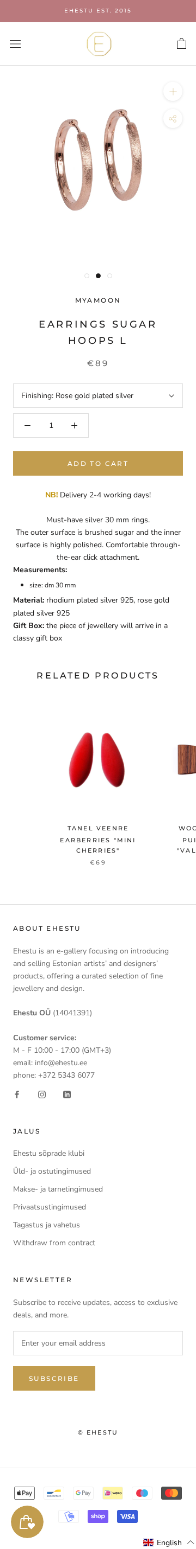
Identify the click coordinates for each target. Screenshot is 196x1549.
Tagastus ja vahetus (46, 1225)
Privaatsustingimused (49, 1207)
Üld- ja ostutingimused (52, 1171)
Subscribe (54, 1378)
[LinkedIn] (67, 1093)
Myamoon (98, 300)
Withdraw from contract (54, 1243)
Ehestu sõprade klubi (48, 1153)
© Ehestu (98, 1432)
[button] (169, 1542)
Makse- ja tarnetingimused (58, 1189)
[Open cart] (181, 44)
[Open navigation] (15, 44)
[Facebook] (17, 1093)
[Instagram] (42, 1093)
